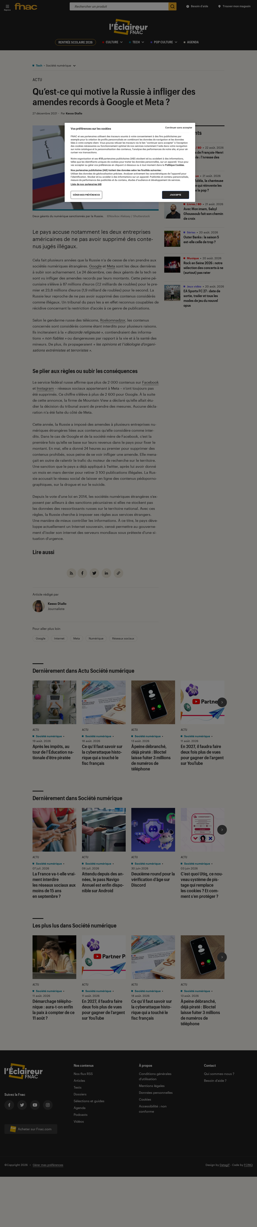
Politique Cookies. (174, 164)
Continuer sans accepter (178, 127)
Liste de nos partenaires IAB (86, 184)
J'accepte (175, 195)
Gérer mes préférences (86, 195)
